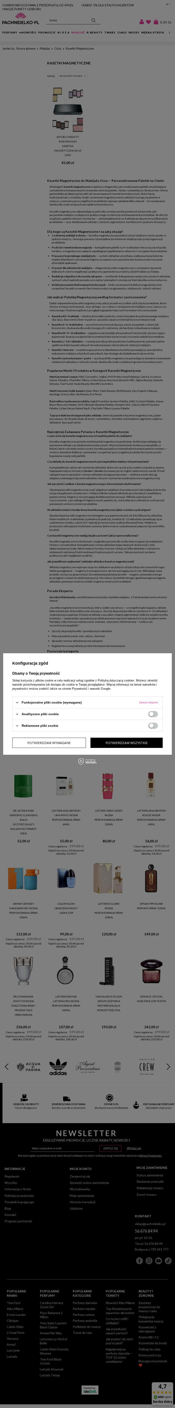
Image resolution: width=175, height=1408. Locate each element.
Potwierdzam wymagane (49, 742)
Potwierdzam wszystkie (127, 742)
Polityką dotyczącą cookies (116, 680)
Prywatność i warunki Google (91, 688)
